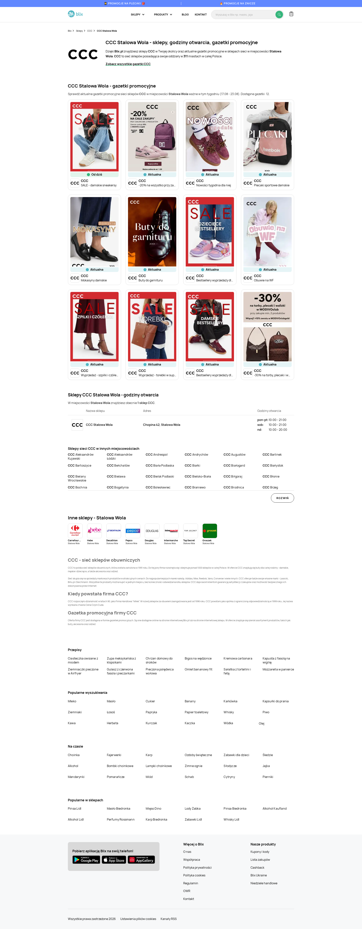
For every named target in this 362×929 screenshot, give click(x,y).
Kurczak (151, 723)
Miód (149, 777)
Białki (192, 465)
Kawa (72, 723)
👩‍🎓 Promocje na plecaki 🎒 (124, 3)
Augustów (234, 454)
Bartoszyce (79, 465)
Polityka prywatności (197, 867)
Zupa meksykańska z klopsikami (121, 660)
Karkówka (230, 701)
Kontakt (201, 14)
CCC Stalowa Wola (107, 30)
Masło (111, 701)
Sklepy (79, 30)
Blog (185, 14)
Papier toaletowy (196, 712)
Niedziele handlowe (264, 883)
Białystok (273, 465)
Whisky (229, 712)
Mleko (72, 701)
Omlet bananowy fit (198, 669)
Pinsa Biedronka (235, 808)
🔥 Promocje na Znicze (237, 3)
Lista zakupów (260, 860)
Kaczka (190, 723)
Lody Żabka (193, 808)
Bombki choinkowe (120, 766)
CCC (89, 30)
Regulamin (190, 883)
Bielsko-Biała (198, 476)
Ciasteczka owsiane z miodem (83, 660)
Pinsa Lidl (74, 808)
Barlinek (272, 454)
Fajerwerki (114, 755)
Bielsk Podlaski (160, 476)
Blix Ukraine (259, 875)
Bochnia (77, 487)
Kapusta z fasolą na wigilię (276, 660)
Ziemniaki (75, 712)
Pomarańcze (116, 777)
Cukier (150, 701)
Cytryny (229, 777)
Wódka (228, 723)
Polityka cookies (194, 875)
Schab (189, 777)
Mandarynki (76, 777)
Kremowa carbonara (238, 658)
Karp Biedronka (156, 819)
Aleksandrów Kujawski (81, 456)
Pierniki (268, 777)
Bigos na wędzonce (198, 658)
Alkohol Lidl (76, 819)
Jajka (266, 766)
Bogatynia (118, 487)
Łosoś (111, 712)
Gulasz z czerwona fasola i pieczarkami (121, 671)
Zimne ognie (193, 766)
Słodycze (230, 766)
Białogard (234, 465)
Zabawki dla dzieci (236, 755)
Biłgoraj (233, 476)
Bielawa (116, 476)
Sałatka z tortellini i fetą (237, 671)
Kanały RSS (169, 919)
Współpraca (191, 860)
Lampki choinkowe (159, 766)
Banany (190, 701)
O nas (187, 852)
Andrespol (157, 454)
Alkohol (73, 766)
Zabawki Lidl (193, 819)
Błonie (271, 476)
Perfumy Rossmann (121, 819)
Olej (261, 723)
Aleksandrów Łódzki (120, 456)
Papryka (151, 712)
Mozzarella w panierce (278, 669)
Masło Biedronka (118, 808)
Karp (149, 755)
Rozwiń (282, 498)
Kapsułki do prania (276, 701)
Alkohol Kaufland (275, 808)
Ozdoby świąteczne (198, 755)
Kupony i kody (260, 852)
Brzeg (270, 487)
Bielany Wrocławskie (77, 478)
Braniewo (195, 487)
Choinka (74, 755)
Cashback (257, 867)
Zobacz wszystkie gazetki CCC (128, 64)
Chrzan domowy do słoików (159, 660)
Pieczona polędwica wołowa (160, 671)
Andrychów (196, 454)
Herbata (112, 723)
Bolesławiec (158, 487)
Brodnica (234, 487)
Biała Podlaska (160, 465)
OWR (186, 891)
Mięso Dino (153, 808)
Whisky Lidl (231, 819)
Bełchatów (118, 465)
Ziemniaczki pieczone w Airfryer (83, 671)
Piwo (266, 712)
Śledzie (268, 755)
